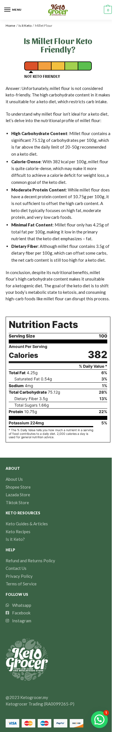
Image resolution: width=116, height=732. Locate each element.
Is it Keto (25, 25)
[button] (99, 719)
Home (10, 25)
